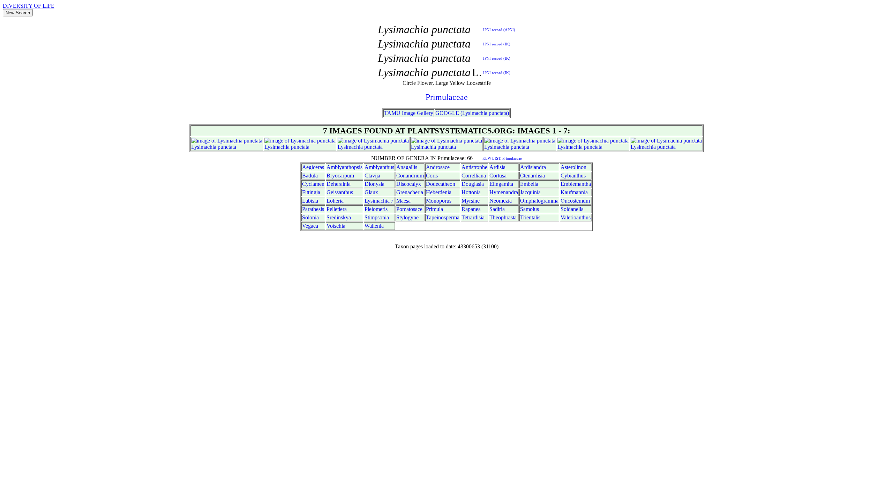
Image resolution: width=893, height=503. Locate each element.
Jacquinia (530, 192)
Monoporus (438, 201)
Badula (310, 175)
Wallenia (374, 226)
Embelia (529, 184)
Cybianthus (573, 175)
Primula (434, 209)
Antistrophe (474, 167)
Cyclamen (313, 184)
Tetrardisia (473, 217)
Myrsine (470, 201)
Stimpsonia (377, 217)
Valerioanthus (576, 217)
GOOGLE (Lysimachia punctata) (472, 113)
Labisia (310, 201)
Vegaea (310, 226)
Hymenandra (503, 192)
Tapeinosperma (442, 217)
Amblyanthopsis (344, 167)
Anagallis (406, 167)
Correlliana (473, 175)
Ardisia (497, 167)
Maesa (403, 201)
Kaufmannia (574, 192)
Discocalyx (408, 184)
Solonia (310, 217)
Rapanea (471, 209)
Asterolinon (573, 167)
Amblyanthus (379, 167)
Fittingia (311, 192)
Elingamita (501, 184)
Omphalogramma (539, 201)
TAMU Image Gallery (408, 113)
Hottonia (471, 192)
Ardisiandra (533, 167)
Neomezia (500, 201)
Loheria (335, 201)
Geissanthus (340, 192)
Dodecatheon (440, 184)
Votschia (336, 226)
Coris (432, 175)
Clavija (372, 175)
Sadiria (497, 209)
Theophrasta (503, 217)
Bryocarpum (340, 175)
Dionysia (374, 184)
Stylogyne (407, 217)
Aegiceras (313, 167)
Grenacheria (409, 192)
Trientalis (530, 217)
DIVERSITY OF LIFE (28, 6)
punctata (227, 147)
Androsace (438, 167)
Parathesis (313, 209)
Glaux (371, 192)
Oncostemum (575, 201)
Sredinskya (339, 217)
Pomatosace (409, 209)
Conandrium (410, 175)
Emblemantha (576, 184)
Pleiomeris (376, 209)
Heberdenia (438, 192)
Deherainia (339, 184)
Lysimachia (203, 147)
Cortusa (497, 175)
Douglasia (472, 184)
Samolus (529, 209)
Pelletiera (337, 209)
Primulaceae (447, 97)
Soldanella (572, 209)
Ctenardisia (532, 175)
